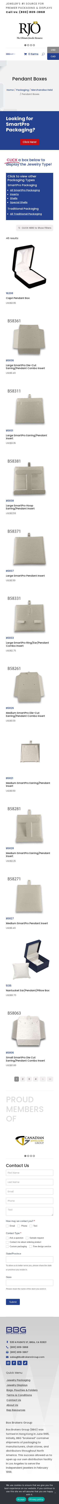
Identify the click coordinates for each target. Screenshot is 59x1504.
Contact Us (13, 1400)
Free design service (41, 1246)
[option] (29, 30)
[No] (55, 1492)
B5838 (20, 507)
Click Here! (30, 142)
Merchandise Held (42, 89)
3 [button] (31, 45)
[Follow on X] (19, 1363)
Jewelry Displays (17, 1385)
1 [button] (25, 45)
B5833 (27, 644)
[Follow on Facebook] (14, 1363)
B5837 (25, 575)
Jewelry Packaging (18, 1380)
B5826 (25, 714)
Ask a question (16, 1238)
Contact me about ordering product (25, 1242)
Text (35, 1226)
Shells (13, 198)
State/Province (13, 1253)
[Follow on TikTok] (25, 1363)
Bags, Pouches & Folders (22, 1390)
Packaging (22, 89)
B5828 (28, 854)
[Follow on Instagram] (8, 1363)
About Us (12, 1405)
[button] (4, 32)
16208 (18, 297)
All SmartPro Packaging (25, 190)
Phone (24, 1226)
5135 (27, 990)
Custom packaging (18, 1246)
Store (8, 1277)
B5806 (25, 1059)
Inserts (14, 194)
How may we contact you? (20, 1221)
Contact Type (13, 1233)
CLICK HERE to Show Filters (36, 227)
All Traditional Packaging (26, 214)
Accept (21, 1499)
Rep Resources (15, 1410)
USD (51, 50)
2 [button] (28, 45)
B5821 (28, 784)
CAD (51, 56)
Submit (13, 1302)
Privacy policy (36, 1499)
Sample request (36, 1238)
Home (10, 89)
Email (12, 1226)
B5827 (27, 923)
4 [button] (34, 45)
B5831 (26, 437)
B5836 (25, 367)
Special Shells (19, 202)
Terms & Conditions (19, 1395)
